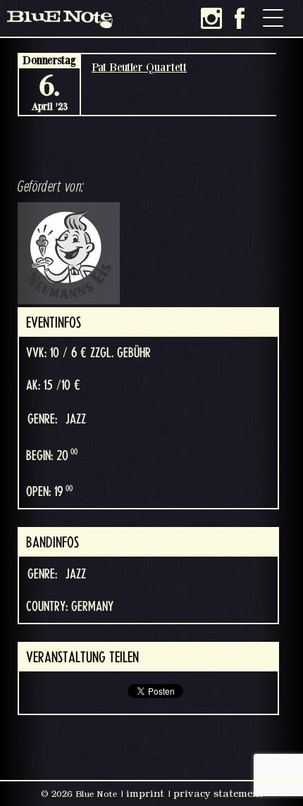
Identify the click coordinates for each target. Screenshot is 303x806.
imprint (145, 793)
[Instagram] (211, 18)
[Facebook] (239, 18)
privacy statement (218, 793)
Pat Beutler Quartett (139, 67)
